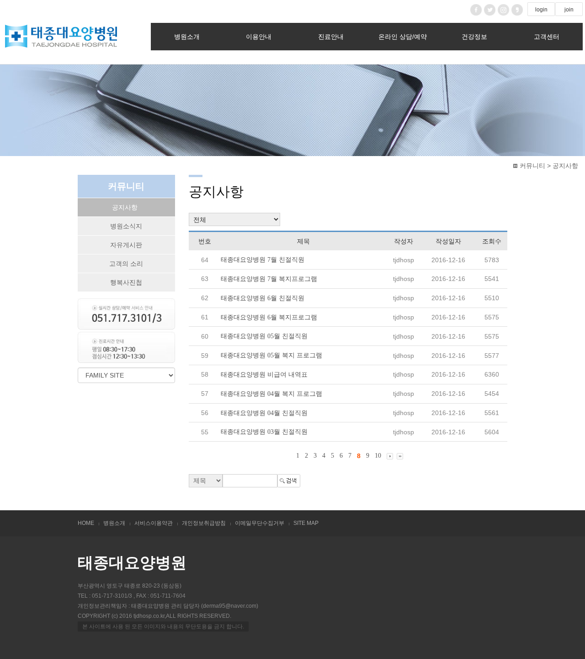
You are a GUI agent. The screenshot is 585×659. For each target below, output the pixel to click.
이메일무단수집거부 (259, 523)
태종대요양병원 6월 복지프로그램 (269, 316)
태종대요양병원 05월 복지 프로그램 (271, 355)
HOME (86, 523)
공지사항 (125, 207)
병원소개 (187, 36)
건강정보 (474, 36)
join (569, 9)
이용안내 (258, 36)
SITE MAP (306, 523)
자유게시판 (126, 244)
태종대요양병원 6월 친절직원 (262, 298)
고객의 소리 (126, 263)
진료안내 (331, 36)
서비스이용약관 (153, 523)
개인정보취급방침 (204, 523)
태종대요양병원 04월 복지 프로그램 (271, 393)
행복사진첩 (126, 282)
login (541, 9)
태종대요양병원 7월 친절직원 (262, 259)
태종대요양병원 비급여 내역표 (264, 374)
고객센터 (546, 36)
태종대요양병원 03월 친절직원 (264, 431)
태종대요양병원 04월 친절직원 (264, 412)
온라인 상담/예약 (402, 36)
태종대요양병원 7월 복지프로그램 (269, 278)
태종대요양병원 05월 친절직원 (264, 336)
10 (378, 455)
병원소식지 (126, 226)
